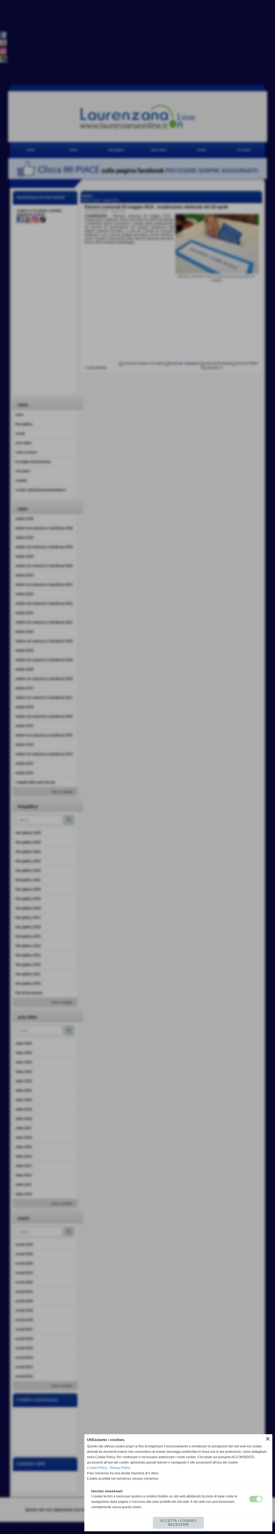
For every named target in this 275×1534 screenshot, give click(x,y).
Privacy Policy (120, 1468)
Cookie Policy (97, 1468)
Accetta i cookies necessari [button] (178, 1522)
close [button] (268, 1439)
